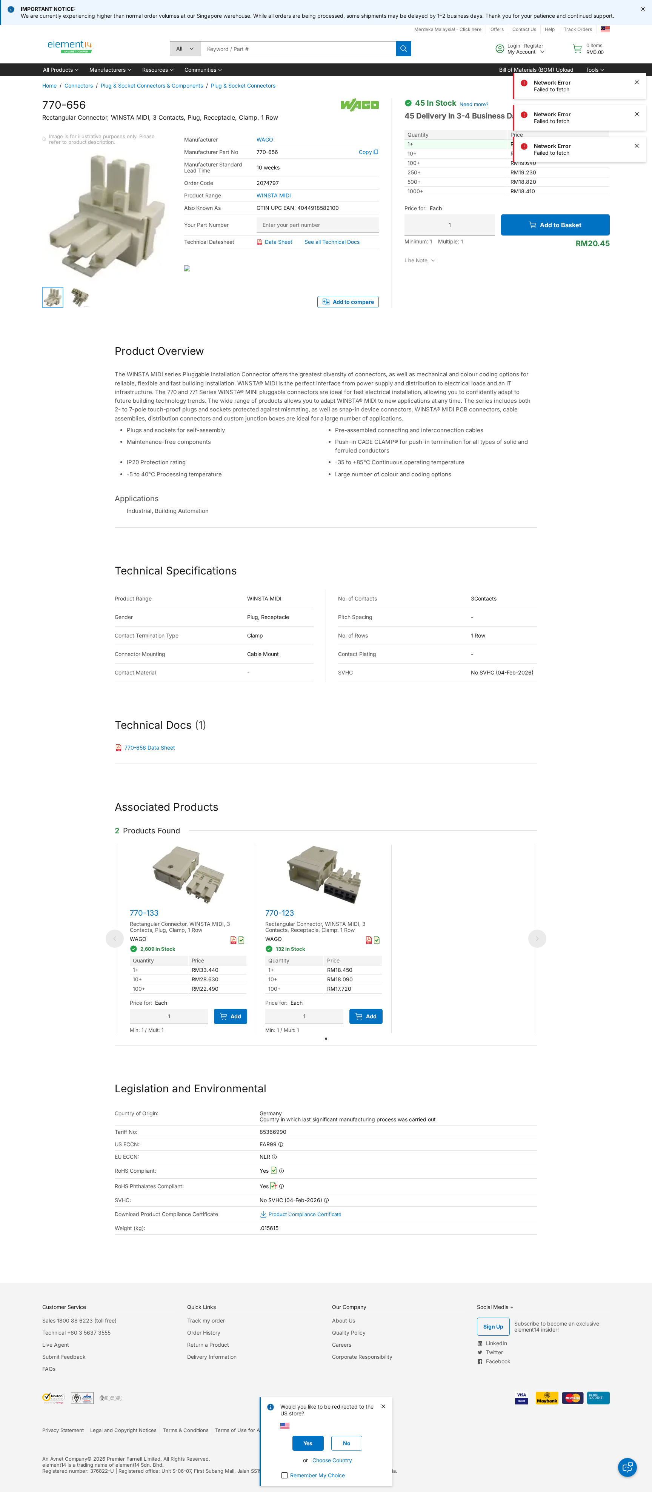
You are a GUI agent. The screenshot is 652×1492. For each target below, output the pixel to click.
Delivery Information (212, 1356)
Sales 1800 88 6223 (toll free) (79, 1320)
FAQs (48, 1369)
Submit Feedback (64, 1356)
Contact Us (524, 29)
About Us (343, 1320)
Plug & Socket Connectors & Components (152, 85)
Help (550, 29)
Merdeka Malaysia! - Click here (447, 29)
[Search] (403, 48)
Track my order (206, 1320)
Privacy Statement (63, 1430)
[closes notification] (643, 9)
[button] (60, 69)
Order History (203, 1332)
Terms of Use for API (239, 1430)
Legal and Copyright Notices (123, 1430)
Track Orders (578, 29)
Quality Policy (349, 1332)
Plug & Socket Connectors (243, 85)
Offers (497, 29)
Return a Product (208, 1344)
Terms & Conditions (186, 1430)
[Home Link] (70, 48)
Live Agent (55, 1344)
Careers (341, 1344)
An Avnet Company (64, 1459)
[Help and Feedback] (627, 1467)
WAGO (265, 140)
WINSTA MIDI (274, 195)
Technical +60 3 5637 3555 (76, 1332)
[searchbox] (298, 48)
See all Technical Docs (332, 242)
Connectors (79, 85)
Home (49, 85)
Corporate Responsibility (362, 1356)
